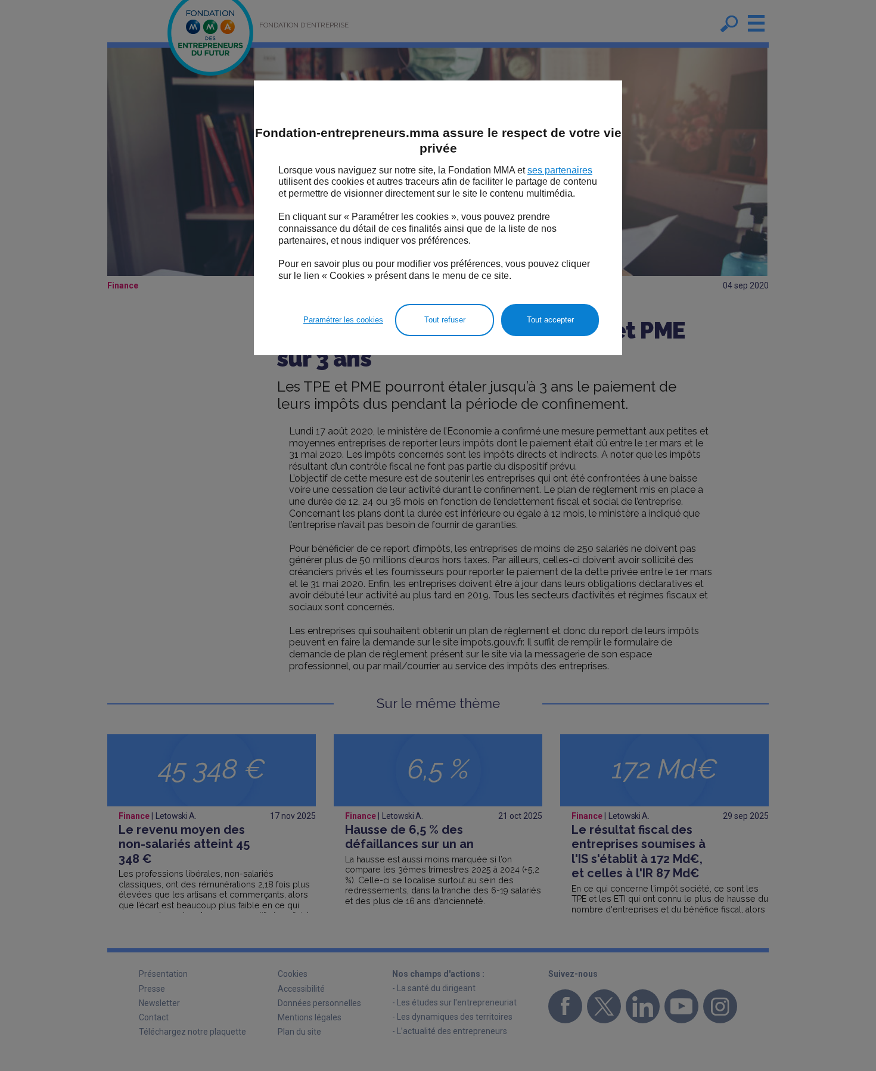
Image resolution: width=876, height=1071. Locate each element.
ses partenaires (559, 170)
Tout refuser (444, 319)
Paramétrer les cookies (343, 319)
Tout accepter (550, 319)
